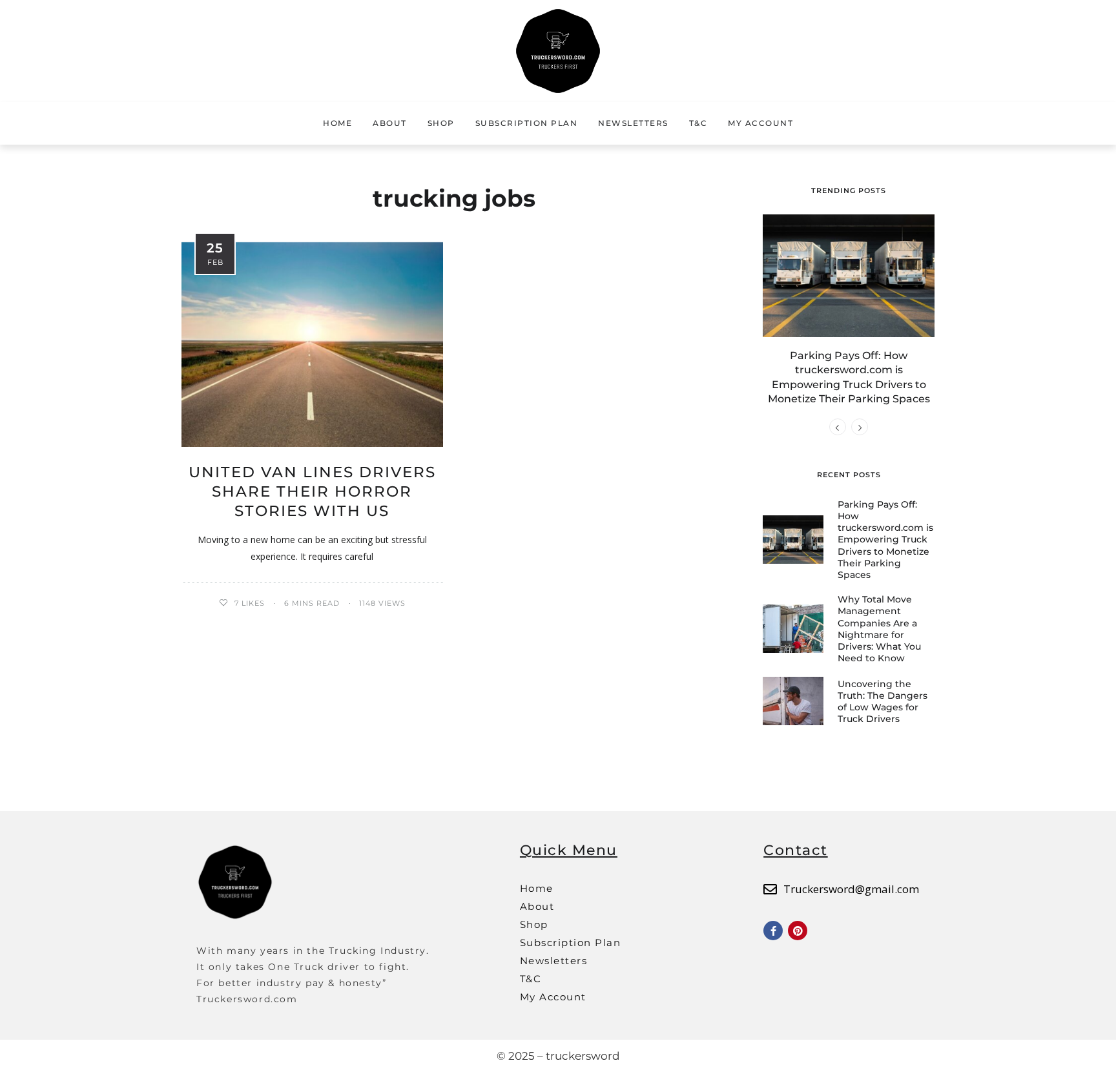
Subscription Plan (526, 123)
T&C (698, 123)
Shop (441, 123)
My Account (760, 123)
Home (337, 123)
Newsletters (633, 123)
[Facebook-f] (773, 930)
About (390, 123)
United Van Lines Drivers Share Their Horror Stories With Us (312, 491)
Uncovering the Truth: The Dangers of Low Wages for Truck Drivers (882, 701)
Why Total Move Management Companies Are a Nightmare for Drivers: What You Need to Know (879, 628)
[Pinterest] (797, 930)
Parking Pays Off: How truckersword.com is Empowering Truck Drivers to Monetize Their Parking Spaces (885, 540)
